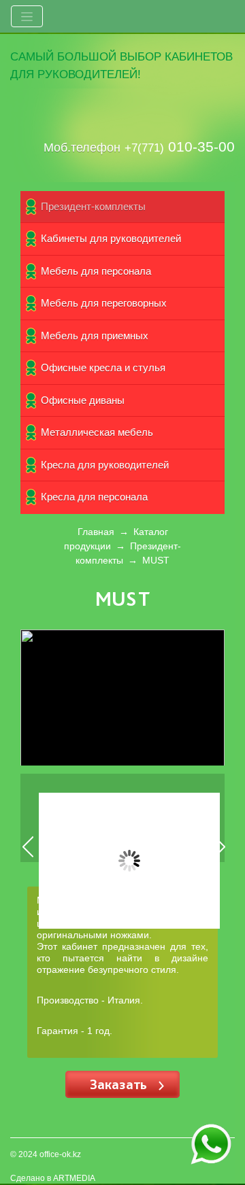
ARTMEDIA (74, 1178)
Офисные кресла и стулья (103, 367)
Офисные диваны (83, 400)
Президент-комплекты (93, 206)
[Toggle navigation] (27, 16)
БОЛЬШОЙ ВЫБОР (109, 56)
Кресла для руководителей (105, 464)
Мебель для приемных (94, 335)
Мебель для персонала (96, 271)
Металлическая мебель (97, 432)
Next (220, 856)
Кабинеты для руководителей (111, 238)
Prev (28, 856)
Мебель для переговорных (104, 303)
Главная (96, 531)
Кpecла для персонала (94, 496)
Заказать (120, 1084)
